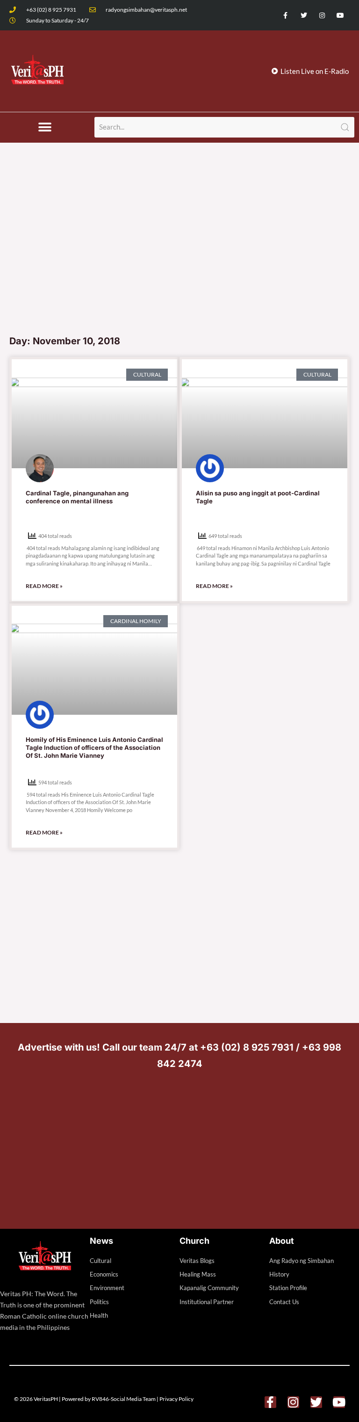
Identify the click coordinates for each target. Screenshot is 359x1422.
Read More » (44, 585)
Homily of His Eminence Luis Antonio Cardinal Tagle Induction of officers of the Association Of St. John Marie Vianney (94, 747)
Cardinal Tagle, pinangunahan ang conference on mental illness (77, 497)
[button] (45, 127)
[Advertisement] (179, 259)
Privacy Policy (176, 1398)
